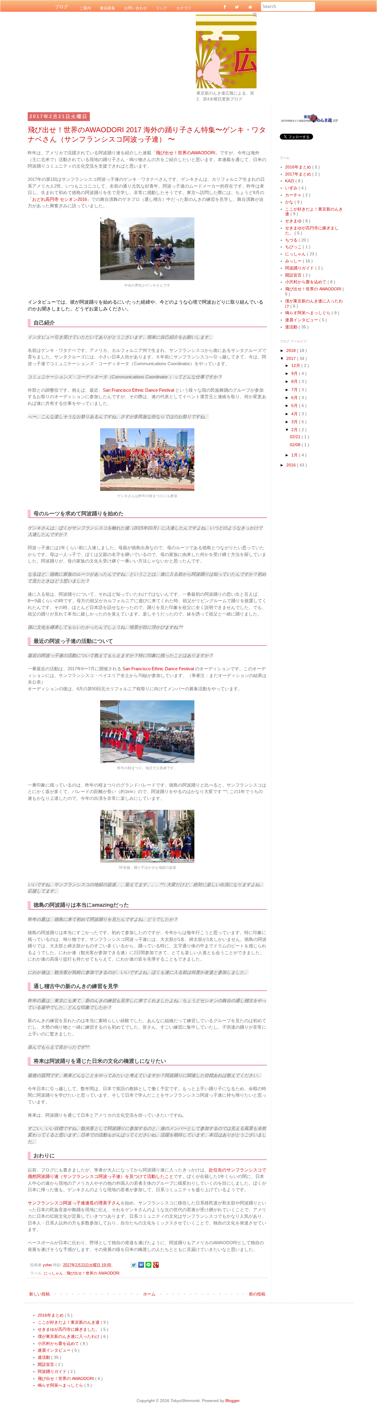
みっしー (294, 261)
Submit (255, 14)
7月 (295, 389)
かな (290, 202)
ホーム (149, 1294)
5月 (295, 405)
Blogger (232, 1400)
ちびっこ (294, 246)
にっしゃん (54, 1273)
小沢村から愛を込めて (306, 281)
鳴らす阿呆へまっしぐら (308, 312)
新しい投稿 (39, 1294)
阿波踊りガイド (300, 268)
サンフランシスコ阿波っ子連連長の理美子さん (74, 1202)
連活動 (292, 327)
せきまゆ (294, 221)
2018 (291, 350)
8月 (295, 381)
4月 (295, 413)
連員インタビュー (302, 319)
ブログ (61, 6)
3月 (295, 421)
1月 (295, 455)
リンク (161, 8)
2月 (295, 429)
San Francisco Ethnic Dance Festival (139, 390)
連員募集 (107, 8)
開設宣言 (294, 275)
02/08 (296, 444)
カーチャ (294, 195)
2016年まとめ (298, 167)
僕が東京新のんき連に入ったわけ (69, 1336)
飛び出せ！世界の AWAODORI (93, 1273)
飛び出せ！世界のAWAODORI (185, 152)
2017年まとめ (298, 174)
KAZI (290, 180)
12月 (296, 365)
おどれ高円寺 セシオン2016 (59, 199)
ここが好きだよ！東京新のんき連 (69, 1322)
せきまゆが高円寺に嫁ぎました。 (69, 1329)
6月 (295, 397)
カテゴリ (183, 8)
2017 (291, 358)
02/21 (296, 436)
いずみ (292, 188)
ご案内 (85, 8)
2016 (291, 465)
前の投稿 (257, 1294)
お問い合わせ (135, 8)
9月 (295, 373)
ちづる (292, 240)
